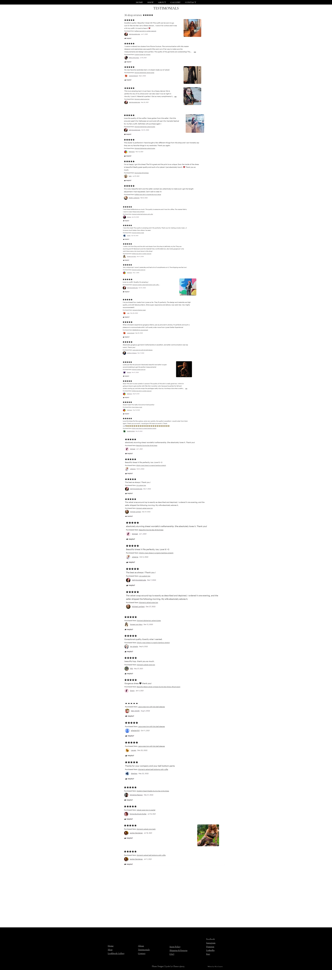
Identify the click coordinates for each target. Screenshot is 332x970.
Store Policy (175, 946)
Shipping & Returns (178, 950)
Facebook (210, 939)
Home (110, 945)
